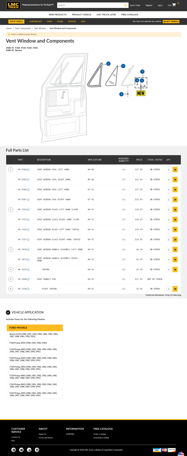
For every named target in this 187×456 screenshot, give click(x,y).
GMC (49, 21)
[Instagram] (37, 450)
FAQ (13, 441)
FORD (60, 21)
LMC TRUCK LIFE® (106, 15)
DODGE (72, 21)
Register (149, 5)
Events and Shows (46, 438)
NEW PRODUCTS (58, 15)
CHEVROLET (35, 21)
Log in (160, 5)
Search (125, 5)
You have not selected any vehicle (147, 21)
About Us (42, 434)
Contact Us (15, 437)
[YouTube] (29, 450)
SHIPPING (70, 434)
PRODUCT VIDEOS (81, 15)
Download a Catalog (101, 438)
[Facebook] (21, 450)
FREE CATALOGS (129, 15)
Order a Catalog (100, 434)
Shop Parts (16, 21)
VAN (83, 21)
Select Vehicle (171, 22)
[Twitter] (13, 450)
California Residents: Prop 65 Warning (163, 295)
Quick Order (135, 5)
